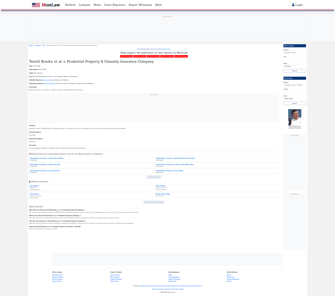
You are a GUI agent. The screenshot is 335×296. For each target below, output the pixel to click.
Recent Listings (57, 279)
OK (44, 45)
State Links (172, 281)
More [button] (158, 5)
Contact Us (230, 277)
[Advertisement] (167, 30)
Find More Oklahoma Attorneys (154, 202)
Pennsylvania (171, 286)
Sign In (229, 281)
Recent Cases (114, 277)
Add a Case (114, 281)
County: (285, 89)
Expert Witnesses (174, 279)
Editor (181, 289)
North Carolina (189, 286)
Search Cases (115, 275)
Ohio (177, 286)
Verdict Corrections (157, 289)
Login (298, 5)
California (143, 286)
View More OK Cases (154, 177)
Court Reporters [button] (114, 5)
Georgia (182, 286)
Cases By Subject (116, 279)
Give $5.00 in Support (153, 56)
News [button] (97, 5)
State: (285, 63)
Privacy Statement (233, 279)
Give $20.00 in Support (181, 56)
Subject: (286, 50)
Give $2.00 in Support (140, 56)
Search (294, 71)
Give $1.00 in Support (126, 56)
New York (154, 286)
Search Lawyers (57, 277)
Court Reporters (174, 277)
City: (284, 56)
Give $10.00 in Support (167, 56)
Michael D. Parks (47, 80)
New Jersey (198, 286)
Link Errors (167, 289)
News (170, 275)
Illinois (165, 286)
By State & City (57, 275)
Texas (148, 286)
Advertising (175, 289)
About (229, 275)
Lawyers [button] (84, 5)
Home (31, 45)
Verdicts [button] (70, 5)
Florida (160, 286)
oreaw (51, 4)
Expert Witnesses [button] (140, 5)
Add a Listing (57, 281)
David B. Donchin (49, 83)
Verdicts (38, 45)
